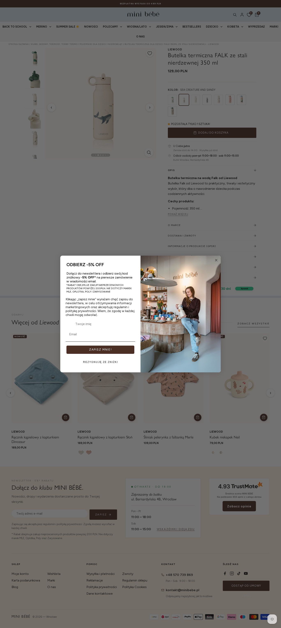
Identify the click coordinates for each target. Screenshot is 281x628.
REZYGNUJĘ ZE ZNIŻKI (100, 362)
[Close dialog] (216, 260)
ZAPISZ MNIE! (100, 349)
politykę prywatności (81, 311)
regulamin (121, 307)
